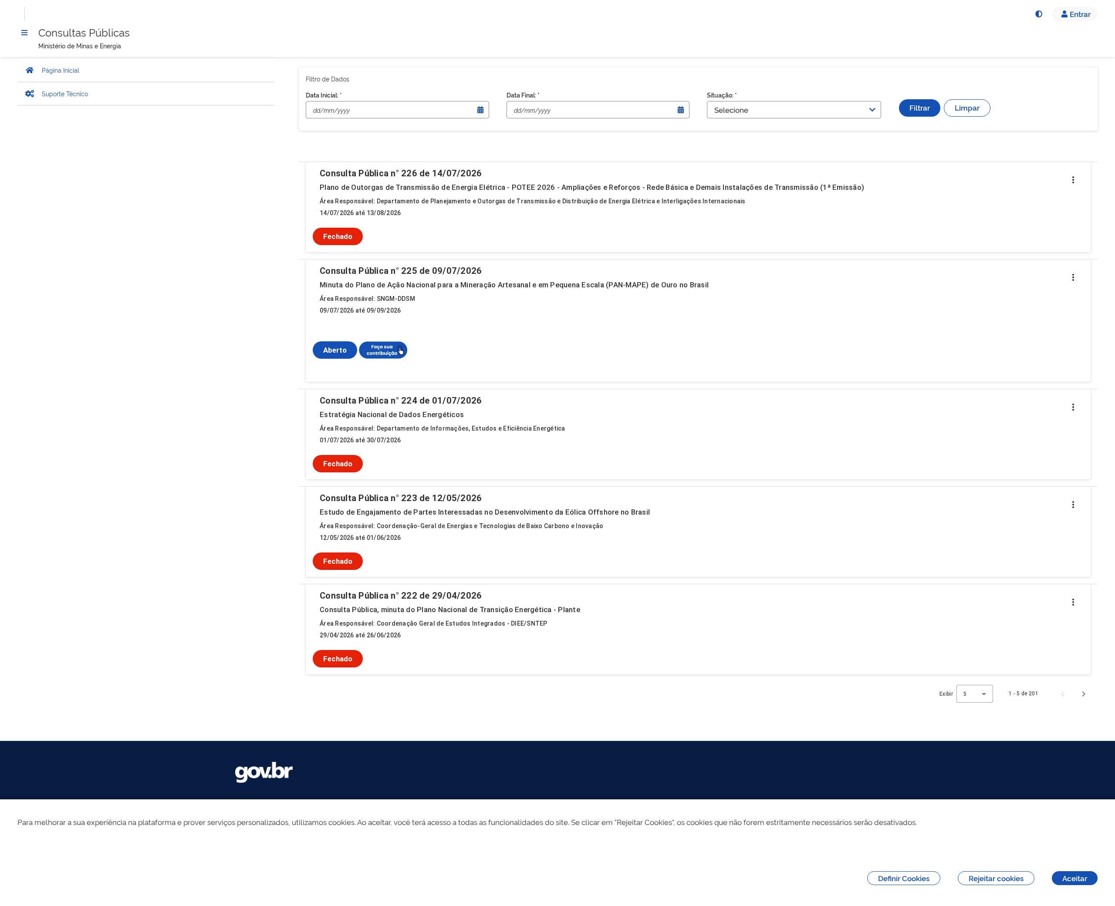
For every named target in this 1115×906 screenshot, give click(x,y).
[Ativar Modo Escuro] (1038, 14)
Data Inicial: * (324, 95)
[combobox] (974, 693)
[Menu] (24, 33)
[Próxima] (1083, 693)
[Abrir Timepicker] (480, 110)
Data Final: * (523, 95)
